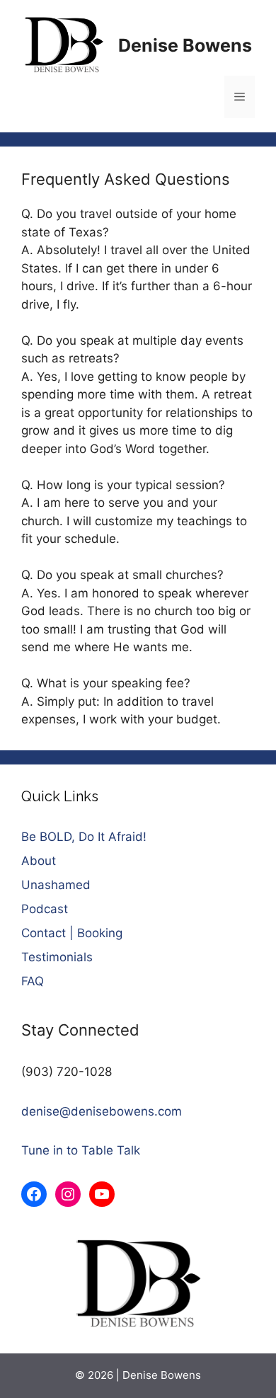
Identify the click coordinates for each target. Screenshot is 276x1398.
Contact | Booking (71, 933)
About (38, 861)
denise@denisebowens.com (101, 1111)
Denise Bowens (185, 45)
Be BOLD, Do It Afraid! (83, 837)
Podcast (44, 909)
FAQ (32, 981)
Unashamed (56, 885)
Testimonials (57, 957)
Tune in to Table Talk (80, 1150)
